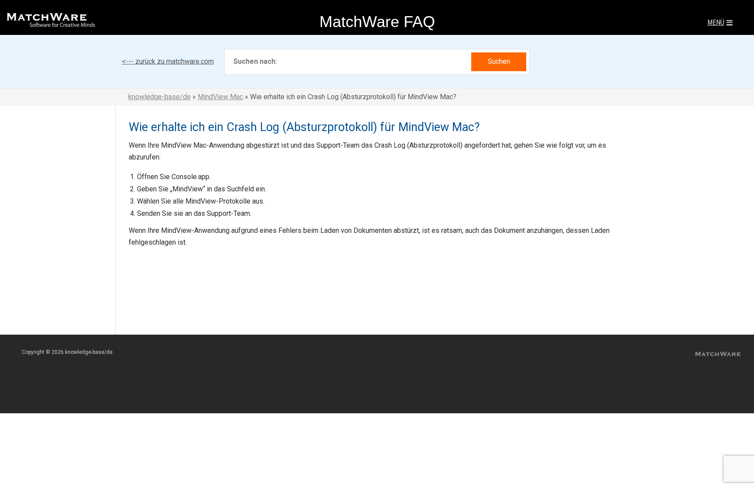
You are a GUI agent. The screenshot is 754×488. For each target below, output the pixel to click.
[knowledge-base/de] (50, 23)
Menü (715, 22)
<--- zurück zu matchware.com (168, 61)
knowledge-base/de (159, 97)
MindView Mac (220, 97)
